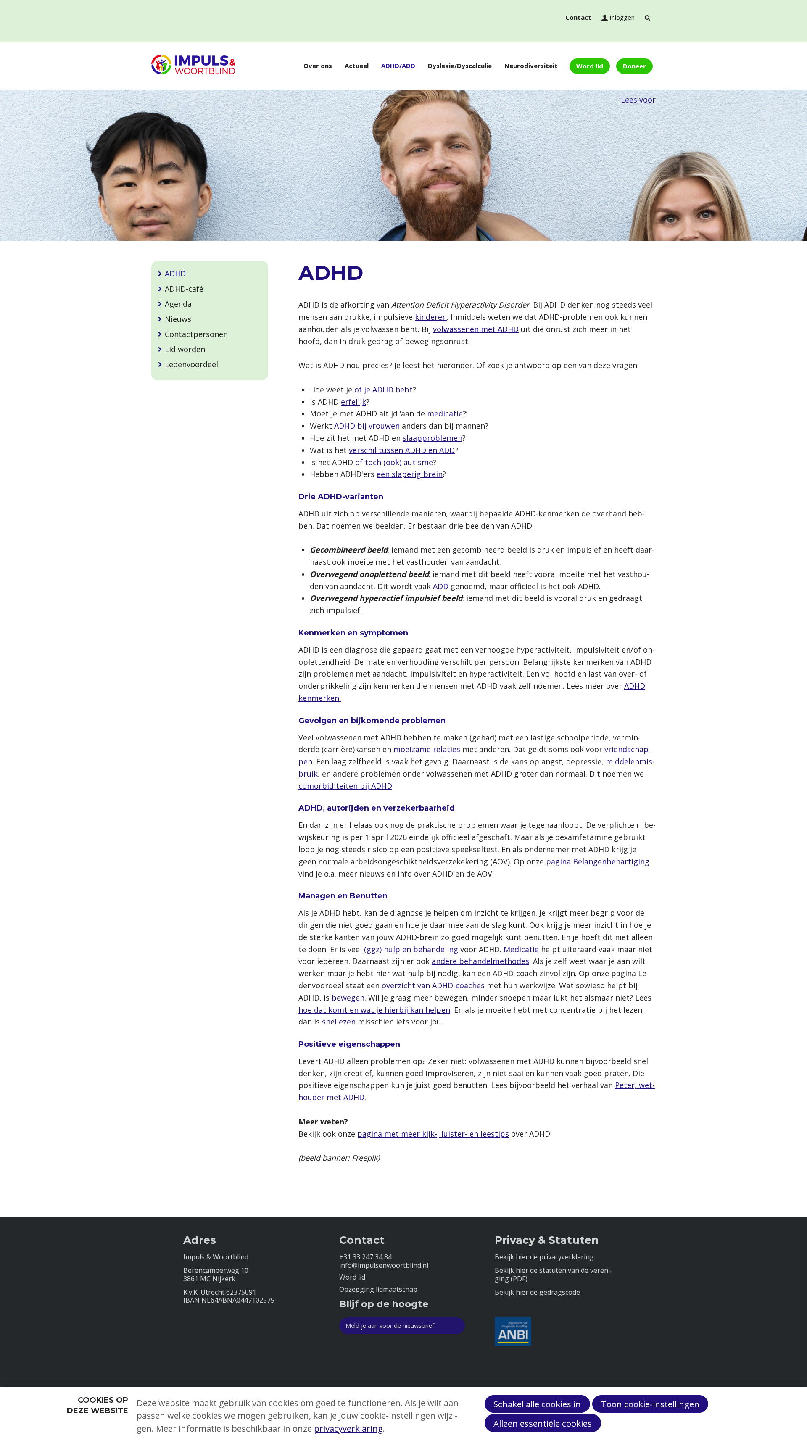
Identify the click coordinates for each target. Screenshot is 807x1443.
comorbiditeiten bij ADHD (345, 786)
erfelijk (353, 402)
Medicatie (521, 949)
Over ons (317, 65)
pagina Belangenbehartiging (597, 861)
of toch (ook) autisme (394, 462)
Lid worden (185, 349)
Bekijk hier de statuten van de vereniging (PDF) (553, 1274)
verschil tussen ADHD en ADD (402, 450)
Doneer (634, 66)
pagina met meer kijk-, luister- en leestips (433, 1134)
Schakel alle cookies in (537, 1404)
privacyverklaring (348, 1428)
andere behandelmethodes (480, 961)
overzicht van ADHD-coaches (433, 985)
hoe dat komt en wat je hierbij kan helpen (374, 1010)
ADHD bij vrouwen (367, 426)
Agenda (178, 304)
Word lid (589, 66)
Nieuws (178, 319)
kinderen (431, 317)
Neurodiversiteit (531, 65)
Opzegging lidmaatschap (378, 1289)
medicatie (445, 413)
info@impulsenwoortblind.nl (383, 1265)
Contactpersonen (196, 334)
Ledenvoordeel (191, 364)
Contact (578, 17)
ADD (440, 586)
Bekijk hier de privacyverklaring (544, 1257)
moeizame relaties (426, 749)
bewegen (348, 998)
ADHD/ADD (398, 65)
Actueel (357, 65)
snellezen (339, 1021)
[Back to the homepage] (193, 66)
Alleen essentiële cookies (542, 1423)
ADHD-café (184, 289)
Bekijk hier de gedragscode (537, 1292)
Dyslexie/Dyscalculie (460, 65)
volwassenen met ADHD (476, 329)
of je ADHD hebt (383, 389)
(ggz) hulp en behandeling (411, 949)
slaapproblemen (432, 438)
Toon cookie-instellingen (650, 1404)
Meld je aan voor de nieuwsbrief (389, 1326)
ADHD (175, 274)
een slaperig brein (410, 474)
